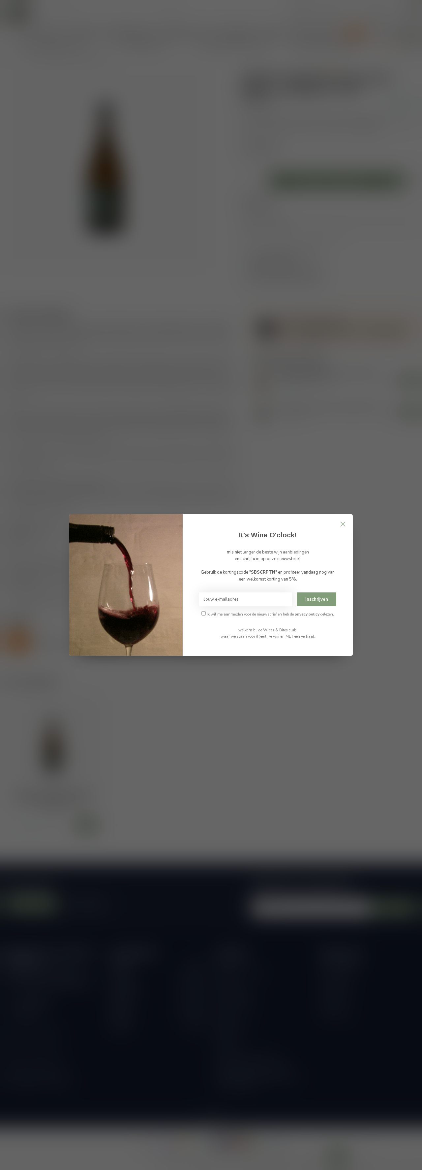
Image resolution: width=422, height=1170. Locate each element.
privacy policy (307, 614)
